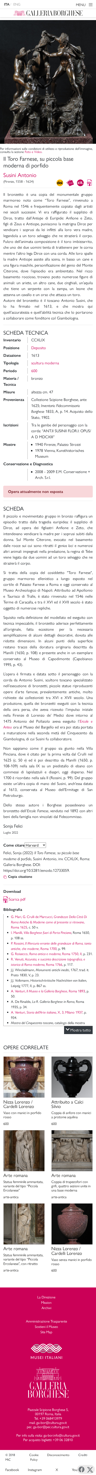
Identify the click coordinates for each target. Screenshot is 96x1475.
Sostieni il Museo (46, 1327)
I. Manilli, (41, 932)
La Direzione (46, 1297)
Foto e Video (33, 152)
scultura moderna (45, 363)
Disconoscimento (58, 1455)
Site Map (46, 1332)
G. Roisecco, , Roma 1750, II (46, 954)
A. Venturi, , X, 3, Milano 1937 (47, 1012)
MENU (81, 5)
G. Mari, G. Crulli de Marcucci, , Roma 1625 (49, 922)
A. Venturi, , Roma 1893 (48, 991)
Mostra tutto (80, 1030)
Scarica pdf (17, 899)
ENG (17, 4)
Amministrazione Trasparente (46, 1321)
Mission (46, 1302)
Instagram (35, 1470)
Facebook (12, 1470)
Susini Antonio (19, 175)
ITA (6, 4)
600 (34, 370)
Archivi (46, 1308)
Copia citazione (20, 876)
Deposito (38, 347)
